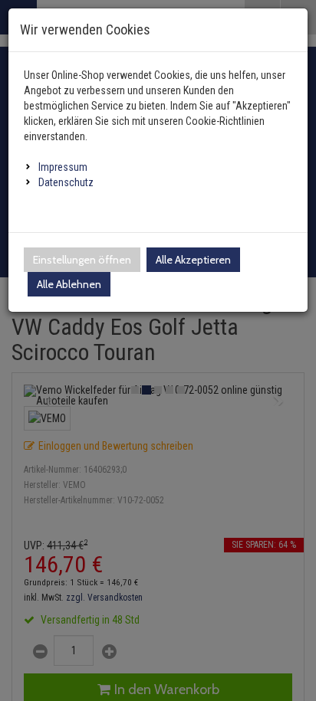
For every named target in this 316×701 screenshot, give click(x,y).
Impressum (62, 167)
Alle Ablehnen (69, 284)
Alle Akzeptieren (193, 260)
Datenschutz (66, 182)
